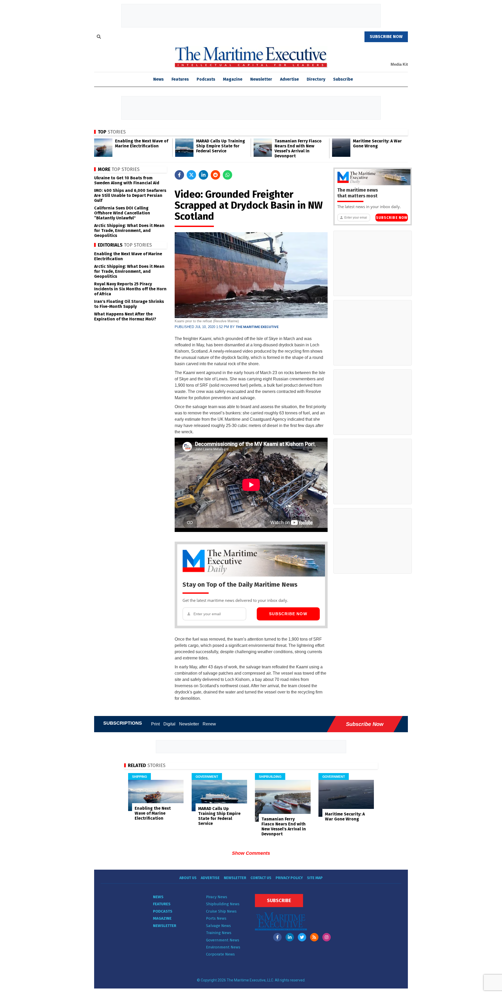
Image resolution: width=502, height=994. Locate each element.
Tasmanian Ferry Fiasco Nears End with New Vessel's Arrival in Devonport (298, 148)
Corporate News (220, 954)
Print (155, 724)
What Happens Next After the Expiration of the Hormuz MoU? (125, 316)
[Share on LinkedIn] (203, 175)
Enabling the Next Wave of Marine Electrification (141, 143)
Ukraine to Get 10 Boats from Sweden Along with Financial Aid (126, 180)
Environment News (223, 947)
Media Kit (399, 64)
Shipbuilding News (222, 904)
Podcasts (206, 79)
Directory (316, 79)
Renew (209, 724)
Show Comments (251, 853)
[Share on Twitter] (191, 175)
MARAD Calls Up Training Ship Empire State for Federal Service (220, 145)
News (158, 897)
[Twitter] (302, 937)
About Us (188, 878)
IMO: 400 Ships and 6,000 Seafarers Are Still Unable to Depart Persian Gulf (130, 195)
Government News (222, 940)
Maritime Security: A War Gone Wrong (377, 143)
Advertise (289, 79)
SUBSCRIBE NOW (386, 36)
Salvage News (218, 925)
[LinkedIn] (290, 937)
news (158, 79)
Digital (169, 724)
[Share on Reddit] (215, 175)
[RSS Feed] (314, 937)
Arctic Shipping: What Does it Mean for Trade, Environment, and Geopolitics (129, 230)
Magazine (232, 79)
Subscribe (343, 79)
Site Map (315, 878)
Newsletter (261, 79)
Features (180, 79)
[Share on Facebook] (179, 175)
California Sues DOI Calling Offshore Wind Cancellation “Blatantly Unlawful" (122, 213)
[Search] (99, 37)
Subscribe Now (288, 614)
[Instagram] (326, 937)
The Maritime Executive (257, 327)
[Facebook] (277, 937)
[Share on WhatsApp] (227, 175)
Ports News (216, 918)
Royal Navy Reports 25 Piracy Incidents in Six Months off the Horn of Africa (130, 288)
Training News (218, 932)
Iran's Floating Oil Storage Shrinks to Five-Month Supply (129, 304)
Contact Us (260, 878)
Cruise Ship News (221, 911)
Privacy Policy (289, 878)
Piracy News (216, 897)
